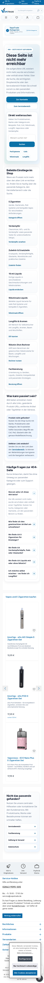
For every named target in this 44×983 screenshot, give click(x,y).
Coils (25, 151)
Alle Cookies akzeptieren (25, 973)
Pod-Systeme (15, 151)
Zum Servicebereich (22, 106)
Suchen (22, 144)
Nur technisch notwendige (25, 966)
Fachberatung (22, 833)
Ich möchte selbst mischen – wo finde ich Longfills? (18, 573)
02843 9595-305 (11, 887)
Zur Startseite (22, 99)
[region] (22, 688)
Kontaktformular (18, 906)
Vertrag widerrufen (12, 916)
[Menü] (6, 17)
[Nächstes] (38, 688)
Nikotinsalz (14, 157)
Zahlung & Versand (22, 840)
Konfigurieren (25, 959)
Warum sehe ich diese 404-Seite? (18, 493)
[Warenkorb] (38, 17)
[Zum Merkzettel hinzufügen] (34, 630)
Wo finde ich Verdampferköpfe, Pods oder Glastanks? (19, 550)
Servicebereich (18, 449)
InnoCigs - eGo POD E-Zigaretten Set (18, 697)
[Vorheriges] (5, 688)
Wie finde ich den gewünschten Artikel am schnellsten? (19, 524)
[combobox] (25, 10)
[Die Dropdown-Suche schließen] (41, 10)
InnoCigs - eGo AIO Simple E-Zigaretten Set (21, 638)
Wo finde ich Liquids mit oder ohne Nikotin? (19, 561)
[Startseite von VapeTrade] (7, 10)
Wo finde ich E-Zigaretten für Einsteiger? (15, 537)
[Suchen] (38, 10)
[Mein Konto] (27, 17)
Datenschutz (22, 847)
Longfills (25, 157)
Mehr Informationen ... (25, 953)
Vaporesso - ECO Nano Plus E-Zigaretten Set (20, 759)
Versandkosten (8, 970)
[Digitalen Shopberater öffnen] (39, 978)
